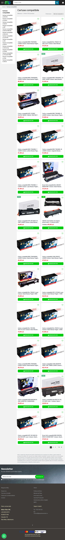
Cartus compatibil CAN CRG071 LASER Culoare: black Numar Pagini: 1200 (52, 257)
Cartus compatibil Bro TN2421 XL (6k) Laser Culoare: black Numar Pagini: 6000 (51, 42)
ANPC (35, 502)
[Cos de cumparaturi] (63, 3)
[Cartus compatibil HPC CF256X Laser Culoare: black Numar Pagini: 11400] (53, 279)
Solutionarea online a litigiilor (41, 500)
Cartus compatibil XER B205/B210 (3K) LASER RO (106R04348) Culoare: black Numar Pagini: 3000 (27, 400)
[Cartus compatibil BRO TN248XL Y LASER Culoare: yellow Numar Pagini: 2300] (28, 136)
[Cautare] (57, 2)
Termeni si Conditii (5, 493)
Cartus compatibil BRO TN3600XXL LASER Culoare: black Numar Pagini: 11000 (28, 78)
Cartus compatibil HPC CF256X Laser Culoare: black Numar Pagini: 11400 (52, 293)
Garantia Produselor (39, 497)
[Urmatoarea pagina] (62, 447)
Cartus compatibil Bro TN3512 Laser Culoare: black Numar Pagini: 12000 (52, 328)
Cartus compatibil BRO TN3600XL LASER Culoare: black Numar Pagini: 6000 (28, 364)
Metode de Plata (38, 493)
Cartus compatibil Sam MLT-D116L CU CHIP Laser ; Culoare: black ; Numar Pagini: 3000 (52, 400)
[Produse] (2, 3)
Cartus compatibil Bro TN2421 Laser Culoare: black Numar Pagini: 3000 (28, 293)
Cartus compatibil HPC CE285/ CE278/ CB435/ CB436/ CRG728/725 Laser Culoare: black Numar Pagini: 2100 (28, 114)
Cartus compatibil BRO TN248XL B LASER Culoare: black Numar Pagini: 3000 (52, 114)
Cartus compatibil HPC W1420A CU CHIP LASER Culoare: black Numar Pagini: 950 (28, 221)
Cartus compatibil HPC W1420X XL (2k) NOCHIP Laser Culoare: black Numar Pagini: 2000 (27, 436)
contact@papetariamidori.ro (41, 513)
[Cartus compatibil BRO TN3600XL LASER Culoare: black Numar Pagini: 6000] (28, 350)
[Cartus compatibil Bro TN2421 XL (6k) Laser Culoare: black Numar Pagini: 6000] (53, 29)
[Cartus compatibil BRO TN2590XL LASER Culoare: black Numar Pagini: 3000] (28, 29)
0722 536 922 (38, 509)
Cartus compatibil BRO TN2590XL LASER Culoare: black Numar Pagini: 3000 (28, 42)
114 (59, 447)
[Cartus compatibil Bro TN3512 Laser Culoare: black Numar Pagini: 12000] (53, 315)
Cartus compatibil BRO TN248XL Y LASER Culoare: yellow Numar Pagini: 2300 (28, 150)
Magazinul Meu (5, 487)
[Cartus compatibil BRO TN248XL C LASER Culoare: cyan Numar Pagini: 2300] (28, 172)
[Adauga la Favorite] (38, 19)
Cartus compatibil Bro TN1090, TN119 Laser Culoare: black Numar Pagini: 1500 (28, 329)
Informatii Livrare (38, 495)
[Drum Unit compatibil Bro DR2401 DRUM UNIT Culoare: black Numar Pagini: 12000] (53, 172)
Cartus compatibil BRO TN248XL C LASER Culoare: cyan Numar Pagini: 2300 (28, 185)
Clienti (35, 487)
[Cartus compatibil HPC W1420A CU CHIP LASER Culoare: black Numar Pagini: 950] (28, 207)
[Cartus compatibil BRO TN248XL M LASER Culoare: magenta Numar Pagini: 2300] (53, 136)
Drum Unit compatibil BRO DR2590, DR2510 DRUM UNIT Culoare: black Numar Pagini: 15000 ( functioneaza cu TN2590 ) (52, 436)
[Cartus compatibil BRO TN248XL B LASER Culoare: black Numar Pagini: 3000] (53, 100)
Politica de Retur (38, 491)
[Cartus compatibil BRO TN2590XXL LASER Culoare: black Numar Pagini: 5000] (28, 243)
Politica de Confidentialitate (38, 479)
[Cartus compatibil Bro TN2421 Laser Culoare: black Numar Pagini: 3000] (28, 279)
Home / (4, 7)
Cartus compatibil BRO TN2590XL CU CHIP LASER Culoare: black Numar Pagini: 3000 (52, 78)
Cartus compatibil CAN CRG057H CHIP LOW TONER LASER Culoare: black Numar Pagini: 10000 (52, 364)
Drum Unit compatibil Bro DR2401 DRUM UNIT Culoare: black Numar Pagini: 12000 (51, 185)
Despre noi (3, 491)
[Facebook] (32, 525)
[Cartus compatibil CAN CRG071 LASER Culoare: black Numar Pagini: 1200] (53, 243)
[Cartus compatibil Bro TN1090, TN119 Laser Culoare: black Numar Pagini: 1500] (28, 315)
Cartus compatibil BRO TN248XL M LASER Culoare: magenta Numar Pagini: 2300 (52, 150)
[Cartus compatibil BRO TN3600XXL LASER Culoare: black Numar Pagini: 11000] (28, 64)
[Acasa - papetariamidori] (8, 2)
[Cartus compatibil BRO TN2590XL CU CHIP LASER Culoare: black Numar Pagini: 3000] (53, 64)
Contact (3, 497)
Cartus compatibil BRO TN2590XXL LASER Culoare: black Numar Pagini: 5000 (28, 257)
